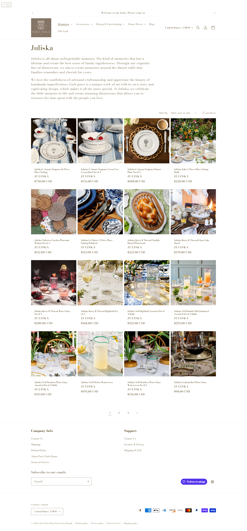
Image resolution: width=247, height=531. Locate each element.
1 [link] (110, 413)
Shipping (35, 444)
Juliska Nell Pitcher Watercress (97, 382)
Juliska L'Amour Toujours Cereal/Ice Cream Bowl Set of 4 (100, 171)
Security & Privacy (134, 444)
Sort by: (163, 113)
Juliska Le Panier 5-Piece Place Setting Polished (97, 242)
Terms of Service (40, 462)
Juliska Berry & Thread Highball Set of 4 (99, 312)
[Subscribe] (87, 481)
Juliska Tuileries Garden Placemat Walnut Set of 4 (51, 242)
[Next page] (137, 413)
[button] (65, 24)
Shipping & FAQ (132, 450)
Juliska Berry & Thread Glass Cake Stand (191, 242)
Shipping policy (131, 523)
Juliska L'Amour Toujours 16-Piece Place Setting (52, 171)
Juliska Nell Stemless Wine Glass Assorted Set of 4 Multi (51, 384)
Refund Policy (39, 450)
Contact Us (37, 438)
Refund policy (81, 523)
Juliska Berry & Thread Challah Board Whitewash (144, 242)
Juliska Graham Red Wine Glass (190, 382)
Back (7, 5)
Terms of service (114, 523)
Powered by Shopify (63, 523)
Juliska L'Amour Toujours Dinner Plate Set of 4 (144, 171)
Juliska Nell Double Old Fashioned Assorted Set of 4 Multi (191, 312)
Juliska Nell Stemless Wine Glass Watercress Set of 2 (144, 384)
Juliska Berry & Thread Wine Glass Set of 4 (52, 312)
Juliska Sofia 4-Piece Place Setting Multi (191, 171)
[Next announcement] (214, 13)
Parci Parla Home (46, 523)
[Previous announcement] (32, 13)
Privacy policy (97, 523)
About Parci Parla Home (44, 456)
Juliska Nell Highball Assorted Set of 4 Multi (146, 312)
